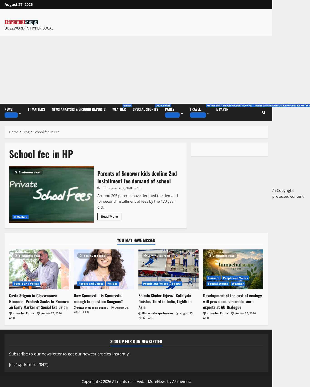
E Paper (222, 109)
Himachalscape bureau (92, 308)
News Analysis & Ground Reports (79, 109)
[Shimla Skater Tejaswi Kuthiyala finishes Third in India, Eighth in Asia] (168, 269)
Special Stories (147, 108)
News (8, 109)
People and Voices (26, 284)
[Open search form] (264, 112)
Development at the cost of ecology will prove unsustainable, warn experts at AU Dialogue (232, 301)
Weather (120, 108)
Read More (111, 216)
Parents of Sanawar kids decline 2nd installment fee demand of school (51, 194)
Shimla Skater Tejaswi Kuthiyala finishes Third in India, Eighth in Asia (165, 301)
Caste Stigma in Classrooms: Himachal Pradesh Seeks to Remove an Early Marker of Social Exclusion (39, 301)
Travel (201, 108)
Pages (169, 109)
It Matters (36, 109)
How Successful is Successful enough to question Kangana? (98, 298)
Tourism (213, 278)
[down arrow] (11, 115)
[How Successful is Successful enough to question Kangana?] (104, 269)
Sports (176, 284)
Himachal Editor (23, 313)
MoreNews (157, 381)
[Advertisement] (136, 69)
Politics (112, 284)
